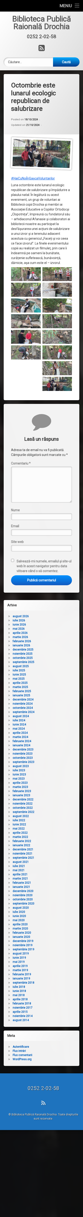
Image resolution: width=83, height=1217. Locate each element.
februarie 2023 (22, 791)
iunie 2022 (19, 824)
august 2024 (21, 716)
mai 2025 (19, 678)
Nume (15, 510)
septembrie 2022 (23, 812)
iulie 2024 (19, 720)
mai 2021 (19, 870)
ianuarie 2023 (21, 795)
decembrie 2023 (23, 749)
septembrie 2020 (23, 903)
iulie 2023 (19, 770)
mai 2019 (19, 961)
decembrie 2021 (23, 849)
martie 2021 (20, 878)
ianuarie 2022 (21, 845)
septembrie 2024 (23, 712)
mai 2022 (19, 828)
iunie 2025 (19, 674)
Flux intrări (19, 1051)
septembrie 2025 (23, 662)
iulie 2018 (19, 986)
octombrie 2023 (23, 757)
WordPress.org (22, 1059)
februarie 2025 (22, 691)
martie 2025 (20, 687)
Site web (17, 542)
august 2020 (21, 907)
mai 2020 (19, 920)
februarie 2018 (22, 1003)
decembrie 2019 (23, 941)
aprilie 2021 (20, 874)
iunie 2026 (19, 624)
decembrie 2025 (23, 649)
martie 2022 (20, 837)
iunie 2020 (19, 916)
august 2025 (21, 666)
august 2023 (21, 766)
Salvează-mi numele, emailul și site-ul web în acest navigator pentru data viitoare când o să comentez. (44, 566)
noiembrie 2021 (23, 853)
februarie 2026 (22, 641)
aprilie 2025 (20, 682)
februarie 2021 (22, 882)
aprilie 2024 (20, 732)
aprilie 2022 (20, 832)
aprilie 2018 (20, 999)
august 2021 (21, 862)
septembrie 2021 (23, 857)
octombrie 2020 (23, 899)
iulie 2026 (19, 620)
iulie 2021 (19, 866)
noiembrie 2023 (23, 753)
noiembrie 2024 (23, 703)
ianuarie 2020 (21, 936)
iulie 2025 (19, 670)
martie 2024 (20, 737)
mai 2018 (19, 995)
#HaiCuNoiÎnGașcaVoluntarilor (33, 178)
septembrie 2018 (23, 982)
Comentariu (21, 463)
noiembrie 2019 (23, 945)
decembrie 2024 (23, 699)
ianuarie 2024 (21, 745)
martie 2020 (20, 928)
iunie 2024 (19, 724)
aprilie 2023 (20, 782)
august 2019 (21, 953)
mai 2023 (19, 778)
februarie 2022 (22, 841)
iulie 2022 (19, 820)
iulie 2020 (19, 912)
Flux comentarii (22, 1055)
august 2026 (21, 616)
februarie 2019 (22, 974)
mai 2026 (19, 628)
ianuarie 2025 (21, 695)
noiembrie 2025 (23, 653)
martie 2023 (20, 787)
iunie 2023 (19, 774)
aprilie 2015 (20, 1011)
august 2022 (21, 816)
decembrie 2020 (23, 891)
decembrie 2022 (23, 799)
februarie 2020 (22, 932)
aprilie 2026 (20, 633)
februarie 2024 (22, 741)
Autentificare (21, 1046)
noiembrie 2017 (23, 1007)
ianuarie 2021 (21, 887)
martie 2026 (20, 637)
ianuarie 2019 (21, 978)
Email (15, 526)
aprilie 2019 (20, 966)
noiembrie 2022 (23, 803)
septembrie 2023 (23, 762)
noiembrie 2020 (23, 895)
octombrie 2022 (23, 807)
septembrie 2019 (23, 949)
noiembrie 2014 (23, 1016)
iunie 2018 (19, 991)
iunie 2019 (19, 957)
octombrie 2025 (23, 658)
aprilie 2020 (20, 924)
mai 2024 (19, 728)
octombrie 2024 (23, 707)
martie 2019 (20, 970)
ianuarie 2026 (21, 645)
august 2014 (21, 1020)
